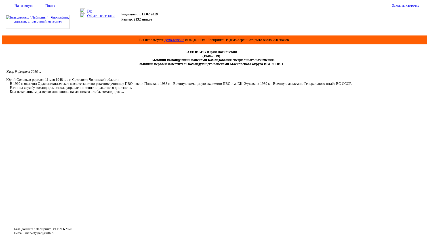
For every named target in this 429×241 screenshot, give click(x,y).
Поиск (50, 6)
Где (89, 11)
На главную (24, 6)
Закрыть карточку (405, 5)
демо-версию (174, 40)
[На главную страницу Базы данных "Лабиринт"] (37, 27)
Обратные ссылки (101, 16)
